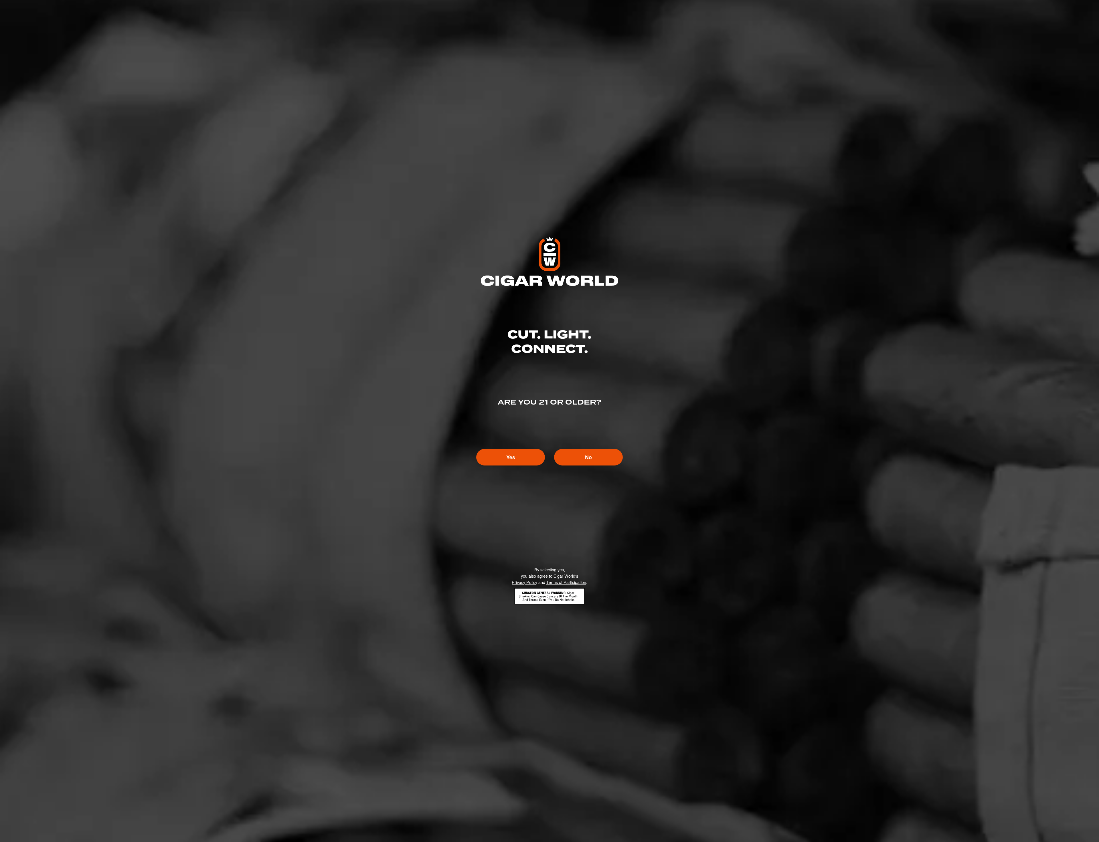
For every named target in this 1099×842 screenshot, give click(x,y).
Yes (510, 457)
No (588, 457)
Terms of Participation (566, 582)
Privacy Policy (524, 582)
